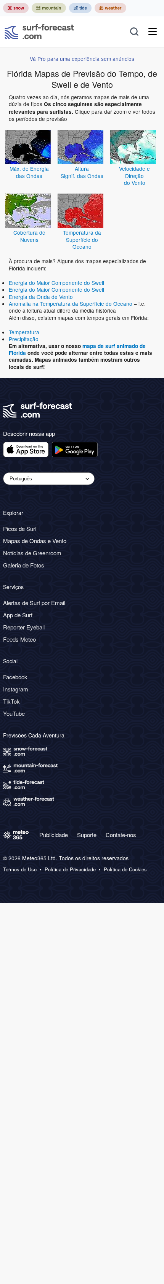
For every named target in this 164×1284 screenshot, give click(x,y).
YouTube (14, 713)
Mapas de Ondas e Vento (34, 541)
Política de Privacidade (70, 869)
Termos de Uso (20, 869)
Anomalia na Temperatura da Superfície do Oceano (70, 303)
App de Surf (17, 615)
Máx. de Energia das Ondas (29, 172)
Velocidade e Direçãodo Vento (134, 175)
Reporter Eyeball (24, 627)
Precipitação (24, 339)
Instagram (15, 689)
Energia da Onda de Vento (41, 296)
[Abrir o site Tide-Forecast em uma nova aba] (80, 8)
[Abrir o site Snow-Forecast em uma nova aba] (16, 8)
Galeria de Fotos (23, 565)
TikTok (11, 701)
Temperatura (24, 332)
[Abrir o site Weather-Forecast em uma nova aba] (110, 8)
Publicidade (53, 835)
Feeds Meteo (19, 639)
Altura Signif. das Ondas (82, 172)
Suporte (86, 835)
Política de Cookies (125, 869)
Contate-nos (121, 835)
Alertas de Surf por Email (34, 603)
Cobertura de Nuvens (29, 236)
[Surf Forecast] (39, 31)
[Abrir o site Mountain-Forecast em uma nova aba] (49, 8)
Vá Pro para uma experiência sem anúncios (82, 58)
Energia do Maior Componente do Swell (56, 282)
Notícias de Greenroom (32, 553)
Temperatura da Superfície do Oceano (82, 239)
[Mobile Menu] (152, 31)
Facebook (15, 677)
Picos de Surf (20, 528)
